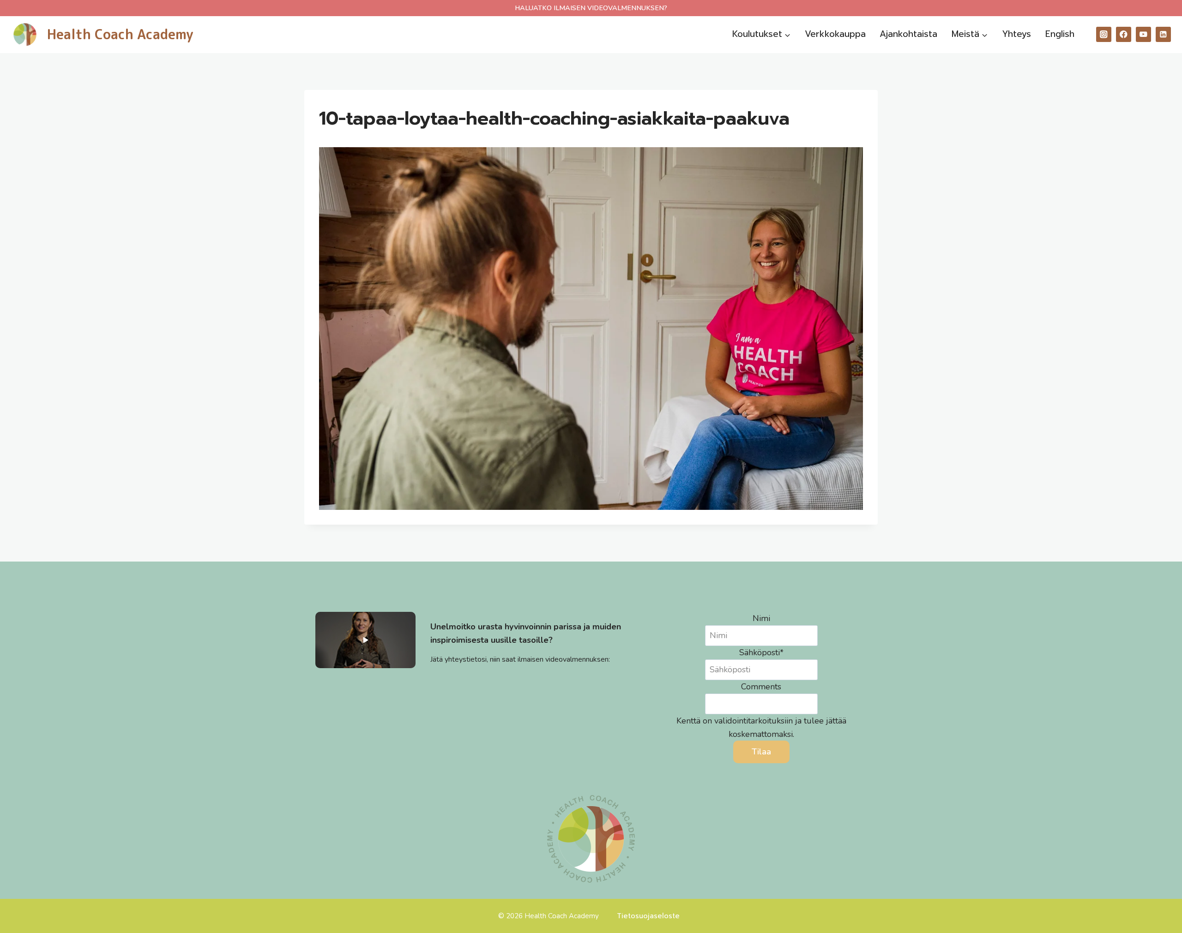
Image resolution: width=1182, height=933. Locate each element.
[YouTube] (1143, 34)
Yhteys (1016, 34)
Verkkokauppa (835, 34)
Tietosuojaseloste (648, 916)
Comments (761, 686)
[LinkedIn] (1163, 34)
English (1059, 34)
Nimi (761, 618)
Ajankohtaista (908, 34)
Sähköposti (761, 652)
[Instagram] (1103, 34)
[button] (365, 640)
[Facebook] (1123, 34)
